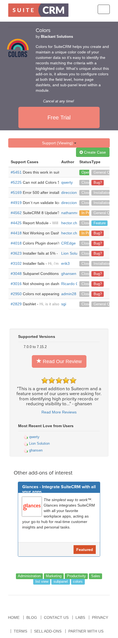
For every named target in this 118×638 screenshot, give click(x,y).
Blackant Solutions (57, 37)
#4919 (16, 202)
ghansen (68, 273)
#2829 (16, 304)
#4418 (16, 233)
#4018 (16, 243)
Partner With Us (85, 631)
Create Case (94, 152)
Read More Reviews (59, 412)
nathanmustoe (73, 213)
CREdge (68, 243)
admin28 (68, 294)
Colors (43, 30)
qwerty (67, 182)
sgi (63, 304)
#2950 (16, 294)
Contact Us (56, 617)
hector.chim (71, 223)
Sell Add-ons (47, 631)
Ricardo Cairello (75, 283)
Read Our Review (61, 361)
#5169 (16, 192)
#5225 (16, 182)
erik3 (65, 263)
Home (13, 617)
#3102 (16, 263)
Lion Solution (72, 253)
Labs (80, 617)
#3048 (16, 273)
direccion (69, 192)
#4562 (16, 213)
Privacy (100, 617)
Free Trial (59, 117)
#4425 (16, 223)
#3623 (16, 253)
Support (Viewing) (58, 143)
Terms (20, 631)
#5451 (16, 172)
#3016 (16, 283)
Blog (31, 617)
